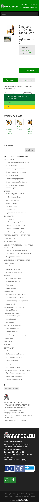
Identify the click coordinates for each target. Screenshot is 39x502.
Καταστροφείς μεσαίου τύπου (16, 169)
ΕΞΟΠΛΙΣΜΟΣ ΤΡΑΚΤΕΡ (12, 326)
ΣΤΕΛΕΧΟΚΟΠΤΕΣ (10, 207)
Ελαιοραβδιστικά (11, 310)
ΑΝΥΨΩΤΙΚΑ (8, 338)
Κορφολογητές (10, 304)
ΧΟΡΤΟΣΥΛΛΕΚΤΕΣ (11, 242)
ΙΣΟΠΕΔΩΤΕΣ (9, 216)
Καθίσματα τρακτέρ (12, 328)
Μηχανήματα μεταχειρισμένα (15, 373)
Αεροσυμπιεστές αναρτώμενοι (16, 294)
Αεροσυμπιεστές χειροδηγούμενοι (17, 301)
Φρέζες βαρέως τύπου (13, 197)
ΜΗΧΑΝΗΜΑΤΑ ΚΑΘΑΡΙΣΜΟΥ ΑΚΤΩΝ (17, 260)
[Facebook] (13, 480)
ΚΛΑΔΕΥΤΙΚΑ (8, 292)
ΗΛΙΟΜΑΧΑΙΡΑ (9, 322)
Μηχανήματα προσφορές (14, 376)
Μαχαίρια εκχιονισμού (13, 269)
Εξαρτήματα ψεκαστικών (14, 357)
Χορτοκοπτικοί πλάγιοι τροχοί (16, 213)
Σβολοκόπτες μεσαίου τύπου (15, 225)
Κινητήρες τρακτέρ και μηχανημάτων (18, 335)
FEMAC (29, 53)
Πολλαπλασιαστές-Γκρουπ (15, 354)
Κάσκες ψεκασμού (12, 288)
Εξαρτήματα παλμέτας (13, 367)
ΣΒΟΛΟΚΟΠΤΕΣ (9, 219)
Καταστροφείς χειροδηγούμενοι (16, 182)
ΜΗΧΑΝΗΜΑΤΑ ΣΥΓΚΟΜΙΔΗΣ (14, 307)
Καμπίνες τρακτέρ (12, 331)
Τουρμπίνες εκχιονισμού (14, 272)
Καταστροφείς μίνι (12, 175)
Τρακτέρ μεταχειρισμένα (14, 380)
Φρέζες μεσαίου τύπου (13, 200)
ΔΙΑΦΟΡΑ (7, 345)
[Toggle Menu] (4, 14)
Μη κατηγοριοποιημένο (11, 388)
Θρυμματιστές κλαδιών (13, 257)
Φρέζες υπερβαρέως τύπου (15, 194)
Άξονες (8, 351)
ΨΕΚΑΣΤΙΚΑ (8, 276)
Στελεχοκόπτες (10, 209)
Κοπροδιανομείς (11, 319)
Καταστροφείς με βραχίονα (15, 179)
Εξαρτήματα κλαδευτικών (14, 364)
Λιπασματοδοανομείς (13, 316)
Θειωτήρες (9, 285)
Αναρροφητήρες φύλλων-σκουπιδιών (18, 253)
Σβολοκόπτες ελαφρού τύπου (16, 222)
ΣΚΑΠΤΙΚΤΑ (24, 50)
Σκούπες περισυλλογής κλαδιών (16, 250)
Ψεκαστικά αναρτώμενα (13, 278)
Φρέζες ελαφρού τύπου (13, 203)
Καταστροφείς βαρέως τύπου (15, 165)
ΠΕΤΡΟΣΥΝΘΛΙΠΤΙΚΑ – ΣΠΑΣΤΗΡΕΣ (17, 235)
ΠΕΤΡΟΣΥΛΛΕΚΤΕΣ (11, 238)
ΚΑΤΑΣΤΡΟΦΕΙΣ (9, 159)
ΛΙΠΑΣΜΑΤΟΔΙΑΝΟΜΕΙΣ (12, 313)
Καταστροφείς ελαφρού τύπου (16, 172)
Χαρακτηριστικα (27, 80)
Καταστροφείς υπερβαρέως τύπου (17, 162)
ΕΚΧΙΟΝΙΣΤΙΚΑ (9, 263)
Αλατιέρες (9, 266)
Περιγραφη (10, 80)
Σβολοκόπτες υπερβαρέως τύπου (17, 232)
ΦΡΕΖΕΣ (7, 191)
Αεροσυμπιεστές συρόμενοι (15, 297)
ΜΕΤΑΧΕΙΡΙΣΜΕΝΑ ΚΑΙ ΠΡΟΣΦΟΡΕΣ (17, 370)
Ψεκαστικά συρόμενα (13, 282)
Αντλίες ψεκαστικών (12, 360)
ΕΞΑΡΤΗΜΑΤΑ (9, 348)
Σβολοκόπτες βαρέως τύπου (15, 228)
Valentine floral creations (25, 496)
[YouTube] (7, 480)
